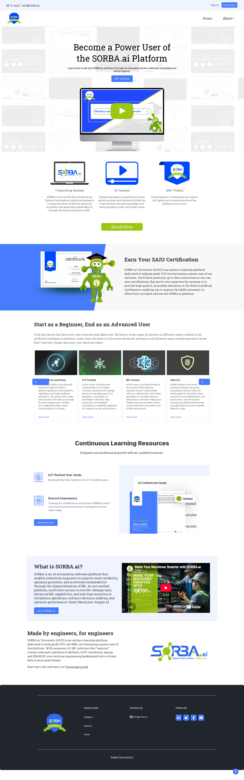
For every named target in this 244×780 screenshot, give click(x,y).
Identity (175, 380)
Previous (40, 382)
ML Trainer (133, 380)
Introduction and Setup (52, 380)
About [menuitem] (228, 18)
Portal (87, 734)
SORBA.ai (88, 717)
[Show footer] (236, 772)
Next (204, 382)
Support (88, 726)
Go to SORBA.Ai (46, 610)
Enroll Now (122, 227)
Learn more (43, 417)
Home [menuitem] (207, 18)
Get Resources (46, 522)
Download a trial (77, 667)
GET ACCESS (122, 78)
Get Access (229, 4)
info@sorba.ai (31, 5)
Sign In (215, 4)
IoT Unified (89, 380)
